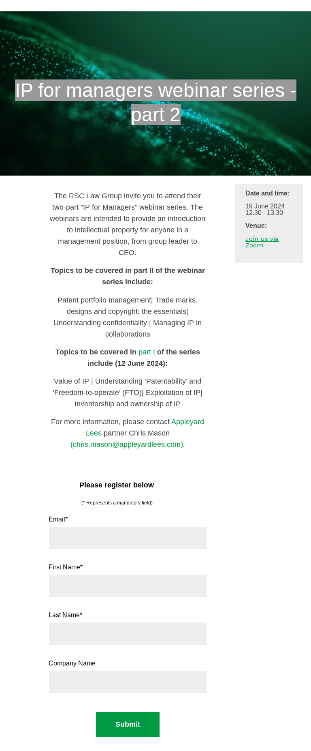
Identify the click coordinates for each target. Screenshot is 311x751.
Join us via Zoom (262, 242)
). (129, 444)
